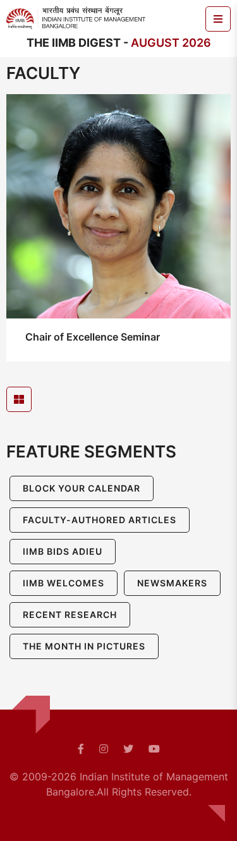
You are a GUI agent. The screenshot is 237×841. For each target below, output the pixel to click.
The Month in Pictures (84, 646)
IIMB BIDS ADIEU (62, 551)
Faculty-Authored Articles (99, 519)
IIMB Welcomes (63, 583)
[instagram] (103, 748)
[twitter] (128, 748)
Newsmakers (172, 583)
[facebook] (81, 748)
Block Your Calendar (81, 488)
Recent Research (70, 614)
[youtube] (154, 748)
